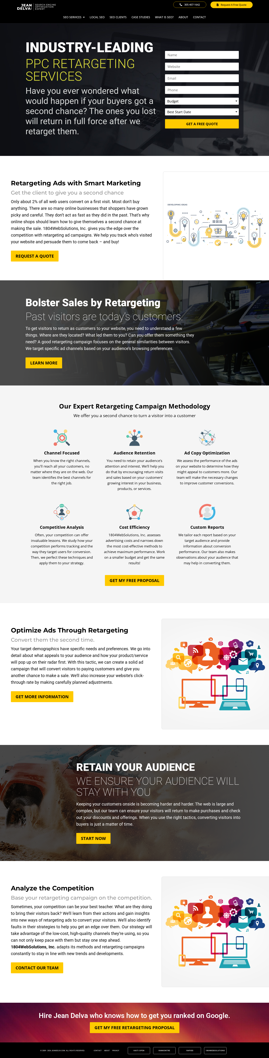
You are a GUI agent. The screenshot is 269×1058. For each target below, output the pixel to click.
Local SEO (97, 17)
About (183, 17)
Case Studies (141, 17)
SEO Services (72, 17)
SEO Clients (118, 17)
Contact (199, 17)
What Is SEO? (164, 17)
